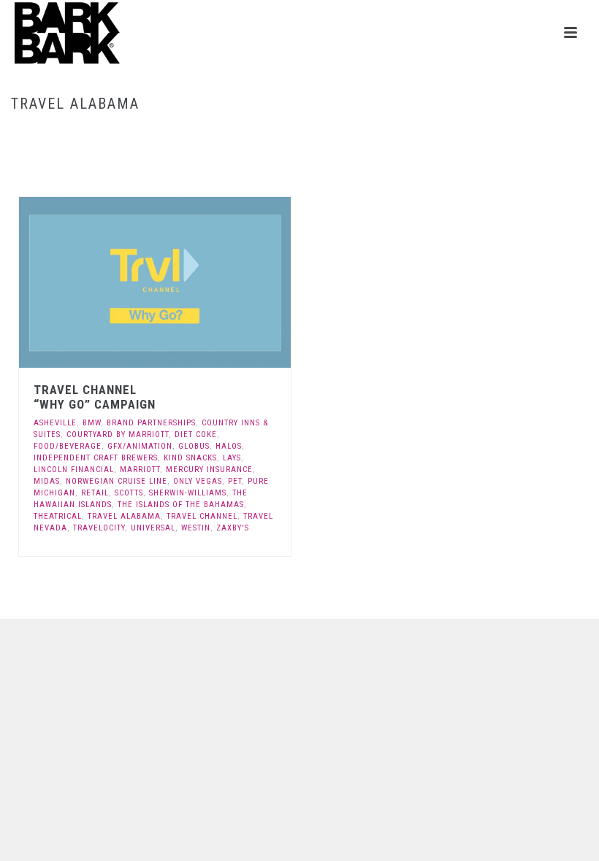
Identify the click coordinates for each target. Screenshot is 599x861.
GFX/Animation (139, 446)
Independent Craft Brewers (96, 458)
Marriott (140, 469)
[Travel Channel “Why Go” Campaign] (186, 282)
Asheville (55, 423)
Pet (235, 481)
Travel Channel (202, 516)
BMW (92, 423)
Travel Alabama (124, 516)
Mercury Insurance (209, 469)
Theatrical (58, 516)
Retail (95, 493)
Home (489, 135)
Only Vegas (197, 481)
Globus (194, 446)
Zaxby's (232, 528)
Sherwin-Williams (187, 493)
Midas (47, 481)
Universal (153, 528)
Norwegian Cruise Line (116, 481)
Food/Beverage (68, 446)
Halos (228, 446)
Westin (195, 528)
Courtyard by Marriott (117, 434)
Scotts (129, 493)
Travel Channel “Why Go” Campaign (95, 397)
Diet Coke (196, 434)
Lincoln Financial (74, 469)
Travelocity (99, 528)
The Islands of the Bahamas (181, 504)
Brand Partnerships (151, 423)
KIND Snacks (190, 458)
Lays (232, 458)
